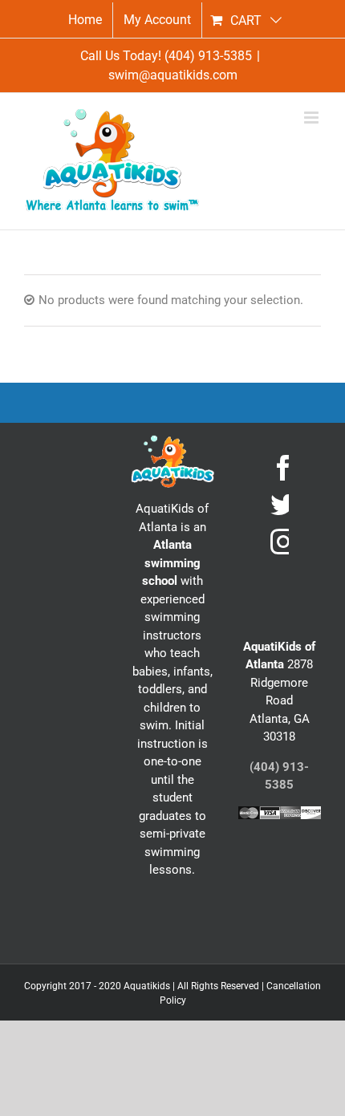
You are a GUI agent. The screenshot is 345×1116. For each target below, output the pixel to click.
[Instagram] (283, 541)
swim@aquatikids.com (172, 75)
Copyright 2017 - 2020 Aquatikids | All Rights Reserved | (145, 986)
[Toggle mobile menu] (312, 117)
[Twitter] (283, 504)
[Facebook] (283, 468)
